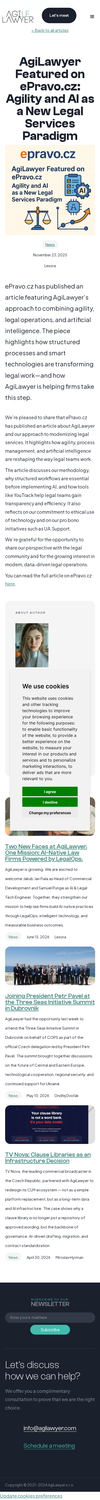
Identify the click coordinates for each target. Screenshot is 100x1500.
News (50, 244)
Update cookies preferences (31, 1496)
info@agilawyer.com (50, 1428)
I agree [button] (50, 791)
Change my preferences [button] (50, 813)
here (10, 584)
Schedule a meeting (49, 1445)
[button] (92, 16)
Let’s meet (59, 15)
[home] (16, 17)
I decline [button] (50, 802)
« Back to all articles (50, 30)
